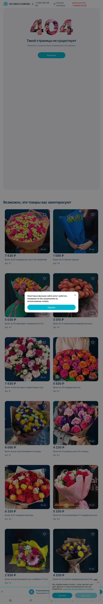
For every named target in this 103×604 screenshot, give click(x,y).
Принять (51, 307)
